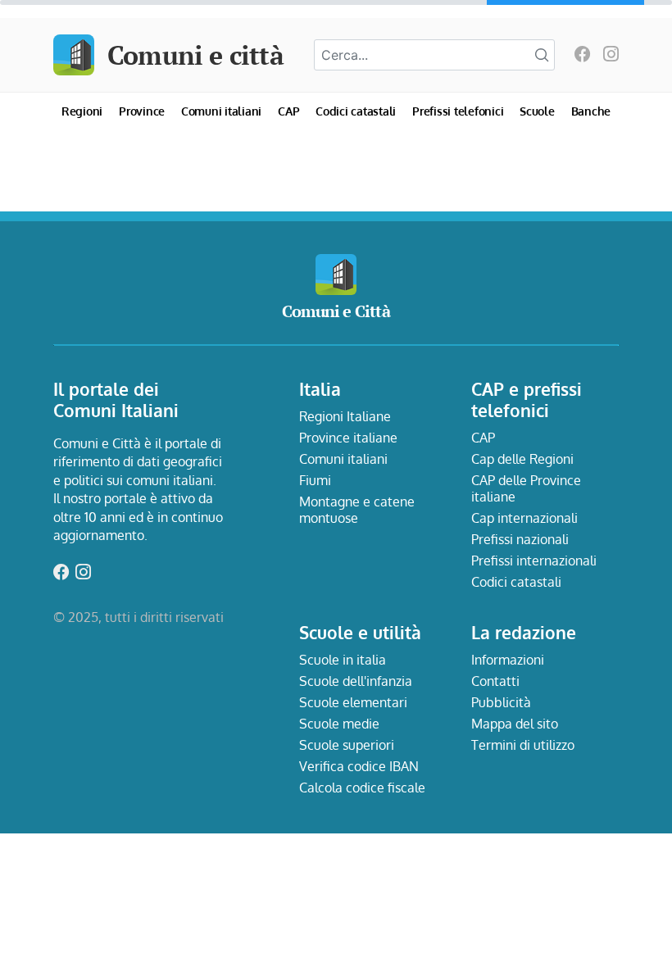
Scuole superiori (346, 745)
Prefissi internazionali (534, 560)
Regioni (81, 111)
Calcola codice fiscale (362, 787)
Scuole (537, 111)
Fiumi (315, 480)
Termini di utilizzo (522, 745)
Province (142, 111)
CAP (288, 111)
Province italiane (348, 437)
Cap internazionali (524, 518)
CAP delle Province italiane (526, 488)
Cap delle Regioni (522, 459)
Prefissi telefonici (457, 111)
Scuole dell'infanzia (355, 681)
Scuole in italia (342, 659)
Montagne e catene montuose (357, 509)
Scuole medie (339, 723)
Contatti (495, 681)
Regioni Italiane (345, 416)
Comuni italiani (221, 111)
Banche (591, 111)
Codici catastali (356, 111)
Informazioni (507, 659)
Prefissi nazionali (520, 539)
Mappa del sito (514, 723)
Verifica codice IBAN (359, 766)
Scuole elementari (353, 702)
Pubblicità (501, 702)
